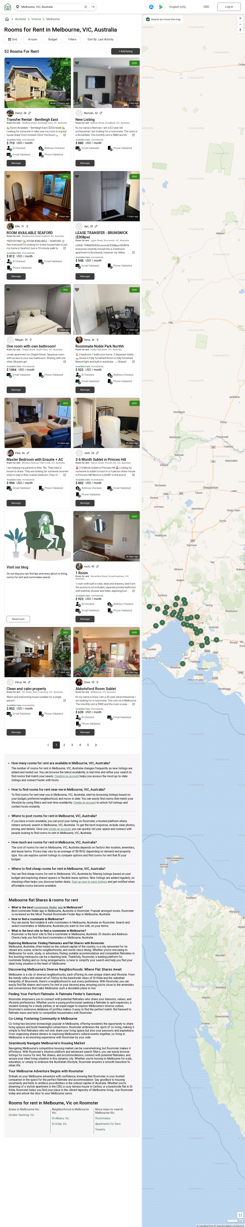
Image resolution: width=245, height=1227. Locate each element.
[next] (92, 6)
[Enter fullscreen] (240, 1215)
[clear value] (85, 6)
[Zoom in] (240, 18)
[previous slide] (11, 83)
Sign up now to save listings (89, 881)
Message (16, 163)
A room (32, 39)
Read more (18, 619)
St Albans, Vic (60, 1118)
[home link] (7, 6)
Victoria (36, 19)
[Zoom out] (240, 24)
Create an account (85, 802)
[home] (7, 19)
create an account (59, 829)
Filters (72, 39)
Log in (229, 6)
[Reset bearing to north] (240, 30)
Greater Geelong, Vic (21, 1115)
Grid (14, 39)
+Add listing (126, 51)
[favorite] (8, 63)
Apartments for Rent (108, 1124)
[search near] (17, 6)
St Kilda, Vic (59, 1124)
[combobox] (51, 6)
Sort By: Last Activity (101, 39)
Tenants (100, 1129)
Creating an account (67, 776)
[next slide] (64, 83)
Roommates (102, 1118)
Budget (52, 39)
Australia (20, 19)
